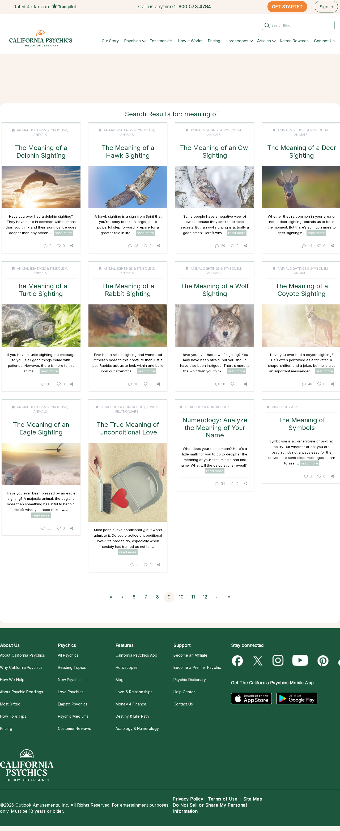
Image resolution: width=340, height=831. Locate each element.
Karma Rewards (294, 40)
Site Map (252, 799)
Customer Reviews (74, 728)
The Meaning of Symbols (301, 423)
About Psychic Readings (21, 692)
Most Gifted (10, 704)
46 (310, 383)
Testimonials (161, 40)
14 (310, 245)
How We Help (12, 679)
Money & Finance (131, 704)
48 (136, 245)
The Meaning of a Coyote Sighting (301, 289)
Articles (264, 40)
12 (205, 597)
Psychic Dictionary (189, 679)
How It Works (190, 40)
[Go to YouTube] (300, 660)
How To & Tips (13, 716)
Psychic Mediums (73, 716)
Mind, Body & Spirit (287, 407)
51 (223, 483)
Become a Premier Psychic (197, 667)
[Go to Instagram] (278, 660)
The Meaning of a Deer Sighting (301, 151)
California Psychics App (136, 655)
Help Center (184, 692)
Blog (120, 679)
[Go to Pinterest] (322, 660)
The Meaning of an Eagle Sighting (41, 428)
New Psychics (70, 679)
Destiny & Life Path (132, 716)
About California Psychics (22, 655)
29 (223, 245)
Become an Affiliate (190, 655)
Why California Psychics (21, 667)
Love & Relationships (136, 409)
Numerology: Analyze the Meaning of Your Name (214, 427)
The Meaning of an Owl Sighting (215, 151)
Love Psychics (70, 692)
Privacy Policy (188, 799)
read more (63, 233)
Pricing (214, 40)
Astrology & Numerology (123, 407)
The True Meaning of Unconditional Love (128, 428)
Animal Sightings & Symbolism (42, 130)
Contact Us (324, 40)
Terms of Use (222, 799)
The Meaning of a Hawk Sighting (128, 151)
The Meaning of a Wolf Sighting (215, 289)
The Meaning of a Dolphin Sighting (41, 151)
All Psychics (68, 655)
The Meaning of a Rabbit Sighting (128, 289)
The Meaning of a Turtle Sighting (41, 289)
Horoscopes (237, 40)
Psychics (132, 40)
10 (49, 383)
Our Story (110, 40)
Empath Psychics (72, 704)
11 (193, 597)
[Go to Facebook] (238, 660)
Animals (40, 134)
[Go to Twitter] (258, 660)
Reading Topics (72, 667)
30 (49, 528)
